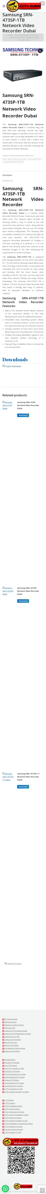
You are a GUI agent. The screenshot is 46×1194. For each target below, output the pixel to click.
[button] (40, 51)
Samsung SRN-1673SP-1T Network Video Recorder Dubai (28, 776)
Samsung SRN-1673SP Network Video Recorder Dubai (28, 591)
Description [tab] (7, 175)
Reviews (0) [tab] (7, 180)
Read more (23, 415)
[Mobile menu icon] (42, 3)
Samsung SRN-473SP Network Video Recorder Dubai (28, 405)
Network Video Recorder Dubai (17, 159)
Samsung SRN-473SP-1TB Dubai (13, 162)
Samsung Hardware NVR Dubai (21, 155)
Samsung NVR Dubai (34, 159)
